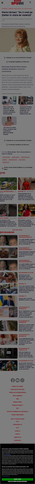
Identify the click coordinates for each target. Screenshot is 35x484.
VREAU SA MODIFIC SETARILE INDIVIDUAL (17, 481)
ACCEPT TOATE (17, 479)
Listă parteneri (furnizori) (6, 476)
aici (20, 460)
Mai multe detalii (7, 454)
